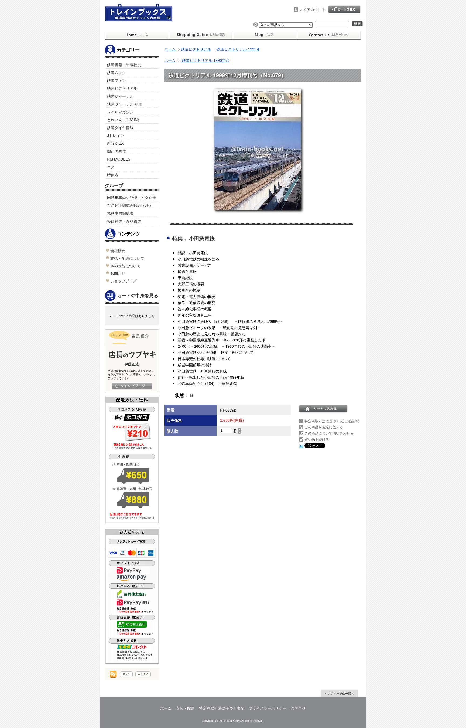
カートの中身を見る (137, 295)
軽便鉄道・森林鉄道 (124, 221)
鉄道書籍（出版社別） (126, 64)
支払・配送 (185, 708)
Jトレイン (115, 135)
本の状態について (125, 265)
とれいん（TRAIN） (124, 119)
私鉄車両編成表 (120, 213)
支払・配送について (201, 35)
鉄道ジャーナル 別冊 (124, 104)
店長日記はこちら (132, 386)
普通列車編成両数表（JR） (130, 205)
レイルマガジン (120, 111)
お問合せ (329, 35)
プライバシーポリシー (267, 708)
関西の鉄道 (116, 151)
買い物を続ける (316, 439)
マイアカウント (312, 9)
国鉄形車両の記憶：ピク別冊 (131, 197)
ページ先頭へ (339, 693)
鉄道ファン (116, 80)
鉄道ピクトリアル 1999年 (238, 49)
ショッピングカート (344, 9)
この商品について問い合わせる (329, 433)
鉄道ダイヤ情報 (120, 127)
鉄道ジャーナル (120, 96)
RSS (126, 674)
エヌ (111, 167)
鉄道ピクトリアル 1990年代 (205, 60)
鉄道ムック (116, 72)
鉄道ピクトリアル (122, 88)
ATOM (143, 674)
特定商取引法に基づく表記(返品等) (331, 421)
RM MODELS (119, 159)
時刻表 (112, 174)
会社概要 (117, 250)
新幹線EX (115, 143)
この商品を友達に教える (323, 426)
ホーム (137, 35)
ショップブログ (265, 35)
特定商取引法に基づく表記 (221, 708)
